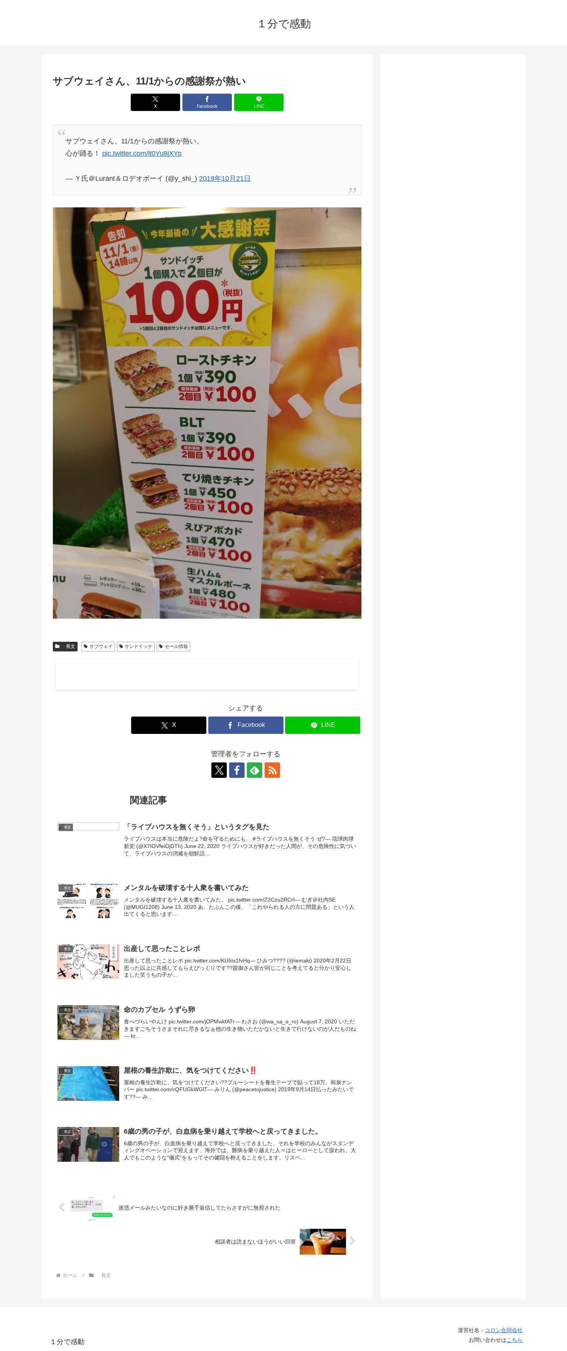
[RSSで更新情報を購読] (272, 770)
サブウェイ (101, 646)
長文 (68, 646)
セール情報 (176, 646)
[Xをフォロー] (219, 770)
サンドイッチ (138, 646)
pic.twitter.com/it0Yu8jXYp (142, 153)
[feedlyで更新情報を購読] (254, 770)
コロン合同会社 (504, 1330)
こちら (514, 1340)
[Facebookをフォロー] (237, 770)
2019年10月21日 (225, 178)
